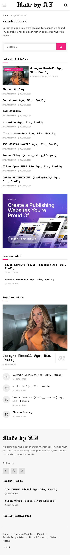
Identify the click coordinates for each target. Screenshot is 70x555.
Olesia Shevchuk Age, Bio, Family (29, 133)
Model (40, 534)
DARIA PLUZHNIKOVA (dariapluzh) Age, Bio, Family (31, 179)
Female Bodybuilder (13, 69)
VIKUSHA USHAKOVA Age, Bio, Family (37, 374)
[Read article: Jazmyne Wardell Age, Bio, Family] (16, 75)
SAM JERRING (12, 111)
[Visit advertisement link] (35, 221)
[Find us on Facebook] (6, 471)
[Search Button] (65, 5)
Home (5, 15)
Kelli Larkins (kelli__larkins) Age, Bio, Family (35, 266)
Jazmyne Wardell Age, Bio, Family (46, 70)
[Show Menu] (4, 5)
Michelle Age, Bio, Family (23, 122)
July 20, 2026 (25, 94)
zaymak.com (38, 76)
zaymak (6, 547)
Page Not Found (19, 15)
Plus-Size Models (23, 534)
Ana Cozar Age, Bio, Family (24, 100)
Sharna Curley (13, 89)
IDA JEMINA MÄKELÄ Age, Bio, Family (30, 144)
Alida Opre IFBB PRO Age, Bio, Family (32, 166)
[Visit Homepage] (35, 5)
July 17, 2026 (12, 272)
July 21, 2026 (52, 76)
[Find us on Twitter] (14, 471)
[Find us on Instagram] (22, 471)
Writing (6, 540)
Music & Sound (37, 537)
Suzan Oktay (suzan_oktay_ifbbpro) (30, 155)
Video (53, 537)
